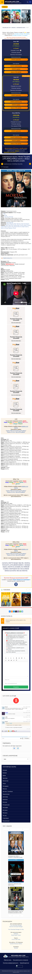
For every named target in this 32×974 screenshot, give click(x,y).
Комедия (5, 770)
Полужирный (2, 731)
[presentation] (26, 7)
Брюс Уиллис (20, 225)
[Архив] (22, 738)
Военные (5, 802)
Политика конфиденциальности (10, 963)
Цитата (16, 731)
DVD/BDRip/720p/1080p (17, 164)
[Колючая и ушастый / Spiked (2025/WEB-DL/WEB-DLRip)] (16, 16)
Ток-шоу (5, 815)
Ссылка (10, 731)
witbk (6, 717)
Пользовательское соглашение (20, 960)
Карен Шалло (25, 226)
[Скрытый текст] (9, 660)
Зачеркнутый (7, 731)
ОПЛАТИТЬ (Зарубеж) (16, 69)
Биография (5, 807)
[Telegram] (22, 611)
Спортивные (6, 818)
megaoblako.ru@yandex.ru (10, 152)
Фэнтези (5, 789)
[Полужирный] (6, 658)
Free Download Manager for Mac (16, 929)
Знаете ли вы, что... (7, 258)
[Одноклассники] (12, 611)
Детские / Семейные (8, 791)
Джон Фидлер (10, 224)
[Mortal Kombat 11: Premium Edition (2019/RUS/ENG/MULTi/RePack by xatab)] (16, 599)
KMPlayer (16, 933)
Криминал (5, 799)
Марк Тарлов (17, 224)
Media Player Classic (16, 935)
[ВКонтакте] (10, 611)
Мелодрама (5, 786)
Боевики (5, 773)
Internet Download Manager (16, 926)
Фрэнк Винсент (18, 226)
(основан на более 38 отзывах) (21, 34)
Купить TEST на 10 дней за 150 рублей (16, 430)
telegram (17, 150)
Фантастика (5, 781)
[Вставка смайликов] (25, 658)
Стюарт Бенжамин (24, 224)
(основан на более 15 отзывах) (19, 35)
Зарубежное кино (7, 164)
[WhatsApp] (20, 611)
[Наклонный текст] (8, 658)
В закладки (5, 167)
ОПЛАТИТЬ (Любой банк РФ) (16, 66)
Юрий (6, 712)
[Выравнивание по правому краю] (22, 658)
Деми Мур (7, 225)
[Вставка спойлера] (16, 660)
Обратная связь (7, 960)
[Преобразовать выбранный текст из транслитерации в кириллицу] (14, 660)
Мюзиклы (5, 813)
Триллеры (5, 778)
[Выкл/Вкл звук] (21, 738)
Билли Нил (11, 226)
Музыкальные (6, 821)
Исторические (6, 805)
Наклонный (4, 731)
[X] (16, 611)
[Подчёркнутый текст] (11, 658)
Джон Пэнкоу (27, 225)
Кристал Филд (4, 228)
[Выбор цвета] (6, 660)
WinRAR (16, 948)
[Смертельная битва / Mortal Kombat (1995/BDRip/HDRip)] (26, 599)
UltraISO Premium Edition (16, 943)
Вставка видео (13, 731)
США (6, 215)
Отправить (16, 687)
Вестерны (5, 810)
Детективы (5, 797)
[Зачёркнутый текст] (14, 658)
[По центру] (19, 658)
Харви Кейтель (4, 226)
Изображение (11, 731)
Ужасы (4, 783)
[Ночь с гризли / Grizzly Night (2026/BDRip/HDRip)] (6, 16)
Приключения (6, 794)
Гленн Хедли (14, 225)
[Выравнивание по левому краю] (16, 658)
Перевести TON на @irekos (16, 72)
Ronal (6, 706)
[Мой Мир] (14, 611)
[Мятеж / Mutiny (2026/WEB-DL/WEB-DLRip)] (26, 16)
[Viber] (18, 611)
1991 (4, 214)
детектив (11, 216)
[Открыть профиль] (3, 707)
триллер (6, 216)
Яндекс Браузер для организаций (21, 579)
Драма (4, 775)
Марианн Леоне (12, 228)
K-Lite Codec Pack (16, 939)
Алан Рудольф (9, 222)
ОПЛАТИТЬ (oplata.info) (16, 59)
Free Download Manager (16, 925)
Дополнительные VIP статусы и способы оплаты (16, 148)
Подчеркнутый (5, 731)
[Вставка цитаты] (11, 660)
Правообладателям (24, 963)
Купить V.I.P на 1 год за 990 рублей (16, 432)
